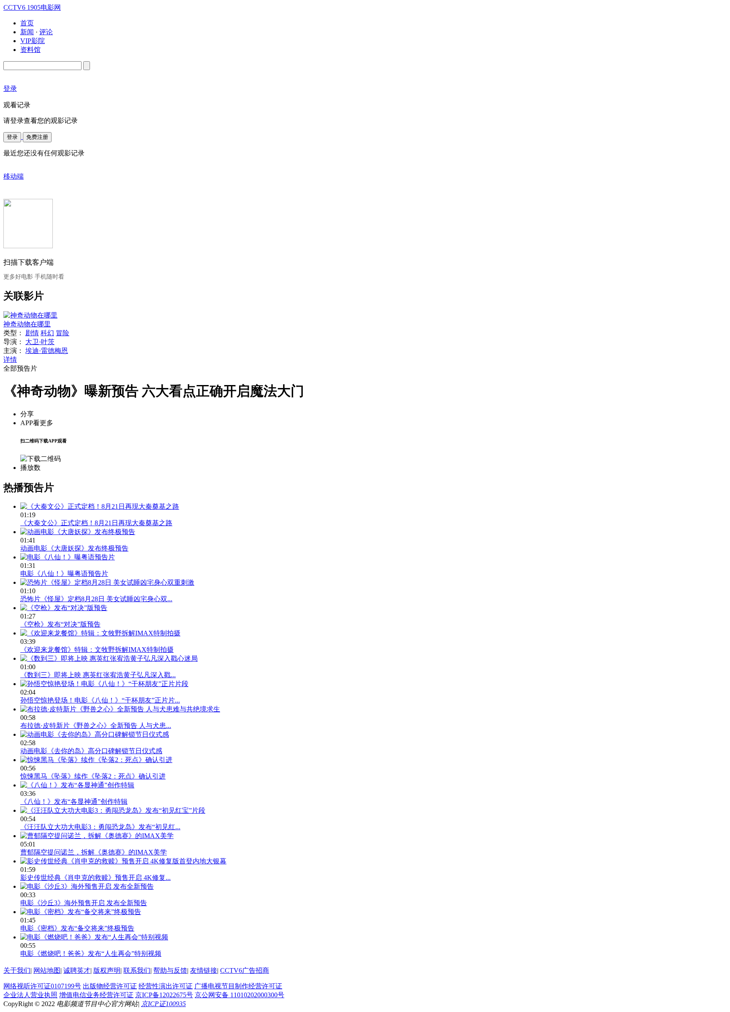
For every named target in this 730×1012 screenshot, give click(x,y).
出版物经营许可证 (110, 986)
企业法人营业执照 (30, 994)
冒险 (62, 332)
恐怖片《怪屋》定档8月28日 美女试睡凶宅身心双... (96, 598)
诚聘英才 (76, 970)
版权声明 (106, 970)
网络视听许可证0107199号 (42, 986)
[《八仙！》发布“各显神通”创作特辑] (77, 785)
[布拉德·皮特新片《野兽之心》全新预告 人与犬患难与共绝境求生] (120, 709)
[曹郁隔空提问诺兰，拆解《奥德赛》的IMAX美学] (97, 835)
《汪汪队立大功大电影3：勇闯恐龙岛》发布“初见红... (100, 826)
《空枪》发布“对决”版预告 (60, 624)
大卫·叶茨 (39, 341)
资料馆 (30, 49)
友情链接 (203, 970)
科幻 (47, 332)
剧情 (32, 332)
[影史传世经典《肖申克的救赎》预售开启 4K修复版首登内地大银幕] (123, 861)
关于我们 (16, 970)
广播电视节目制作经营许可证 (238, 986)
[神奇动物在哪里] (30, 315)
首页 (27, 23)
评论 (46, 31)
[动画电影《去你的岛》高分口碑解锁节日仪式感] (94, 734)
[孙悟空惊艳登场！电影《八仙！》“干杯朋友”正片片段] (104, 683)
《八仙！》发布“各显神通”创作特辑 (74, 801)
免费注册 (37, 137)
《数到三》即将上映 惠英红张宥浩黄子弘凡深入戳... (98, 674)
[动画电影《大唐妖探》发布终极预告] (77, 531)
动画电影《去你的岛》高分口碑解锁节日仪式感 (91, 750)
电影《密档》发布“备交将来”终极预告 (77, 928)
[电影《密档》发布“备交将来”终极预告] (80, 911)
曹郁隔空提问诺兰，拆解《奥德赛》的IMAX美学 (93, 852)
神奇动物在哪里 (27, 324)
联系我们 (136, 970)
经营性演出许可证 (166, 986)
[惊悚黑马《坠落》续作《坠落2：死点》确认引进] (96, 759)
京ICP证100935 (163, 1003)
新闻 (27, 31)
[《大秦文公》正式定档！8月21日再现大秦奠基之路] (99, 506)
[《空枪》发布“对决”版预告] (63, 607)
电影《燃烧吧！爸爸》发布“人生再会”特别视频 (90, 953)
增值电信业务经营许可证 (96, 994)
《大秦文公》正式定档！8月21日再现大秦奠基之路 (96, 522)
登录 (12, 137)
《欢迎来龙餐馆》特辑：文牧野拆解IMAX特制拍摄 (97, 649)
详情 (10, 359)
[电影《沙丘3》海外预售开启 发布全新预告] (87, 886)
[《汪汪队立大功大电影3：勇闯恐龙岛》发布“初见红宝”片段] (112, 810)
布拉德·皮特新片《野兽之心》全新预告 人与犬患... (95, 725)
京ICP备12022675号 (164, 994)
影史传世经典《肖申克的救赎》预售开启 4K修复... (95, 877)
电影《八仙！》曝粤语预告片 (64, 573)
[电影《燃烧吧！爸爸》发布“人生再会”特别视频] (94, 937)
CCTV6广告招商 (244, 970)
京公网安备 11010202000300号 (239, 994)
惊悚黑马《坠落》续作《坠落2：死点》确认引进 (93, 776)
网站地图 (46, 970)
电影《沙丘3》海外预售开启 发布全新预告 (83, 902)
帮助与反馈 (170, 970)
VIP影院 (32, 40)
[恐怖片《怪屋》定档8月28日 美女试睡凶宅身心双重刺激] (107, 582)
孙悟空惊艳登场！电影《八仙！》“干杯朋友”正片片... (100, 700)
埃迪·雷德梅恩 (46, 350)
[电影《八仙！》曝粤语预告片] (67, 557)
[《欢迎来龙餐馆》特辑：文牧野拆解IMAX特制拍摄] (100, 633)
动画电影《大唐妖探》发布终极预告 (74, 548)
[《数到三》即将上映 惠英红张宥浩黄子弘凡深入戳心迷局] (109, 658)
